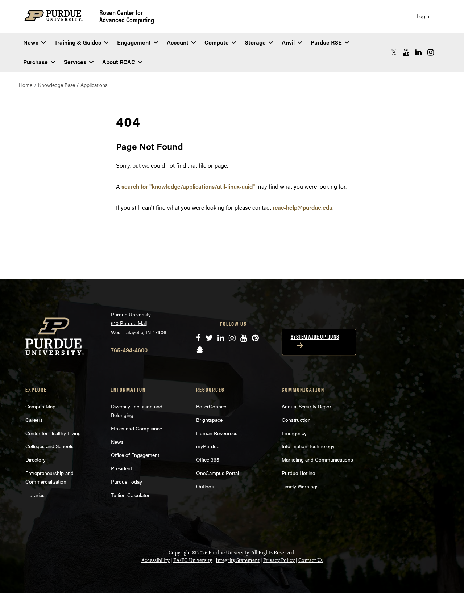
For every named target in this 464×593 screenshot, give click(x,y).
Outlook (205, 486)
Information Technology (308, 446)
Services (75, 62)
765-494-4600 (129, 350)
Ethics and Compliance (136, 428)
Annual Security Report (307, 406)
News (30, 42)
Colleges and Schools (49, 446)
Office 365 (207, 459)
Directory (35, 459)
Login (423, 16)
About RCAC (118, 62)
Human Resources (216, 433)
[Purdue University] (57, 18)
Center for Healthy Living (53, 433)
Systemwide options (315, 336)
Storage (255, 42)
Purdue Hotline (298, 472)
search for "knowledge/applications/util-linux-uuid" (188, 186)
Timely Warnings (300, 486)
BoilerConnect (212, 406)
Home (25, 84)
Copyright (180, 552)
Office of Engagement (135, 454)
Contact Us (310, 560)
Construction (296, 419)
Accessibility (155, 560)
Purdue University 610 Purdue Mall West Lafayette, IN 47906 (138, 323)
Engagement (134, 42)
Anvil (288, 42)
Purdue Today (126, 481)
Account (177, 42)
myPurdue (207, 446)
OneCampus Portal (217, 472)
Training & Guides (77, 42)
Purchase (35, 62)
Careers (34, 419)
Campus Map (40, 406)
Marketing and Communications (317, 459)
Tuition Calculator (130, 495)
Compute (216, 42)
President (121, 468)
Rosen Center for (126, 16)
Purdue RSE (326, 42)
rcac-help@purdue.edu (302, 207)
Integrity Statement (238, 560)
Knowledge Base (56, 84)
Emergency (294, 433)
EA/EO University (192, 560)
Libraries (35, 495)
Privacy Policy (279, 560)
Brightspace (209, 419)
